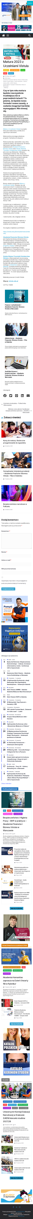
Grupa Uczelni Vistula (8, 81)
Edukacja (6, 70)
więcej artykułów (16, 908)
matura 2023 (6, 83)
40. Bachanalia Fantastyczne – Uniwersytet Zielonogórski (16, 743)
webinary (6, 87)
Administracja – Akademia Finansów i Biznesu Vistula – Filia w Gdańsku (16, 340)
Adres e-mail (6, 560)
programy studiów (8, 246)
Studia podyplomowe (18, 810)
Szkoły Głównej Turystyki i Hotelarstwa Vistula (14, 149)
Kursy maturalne (15, 70)
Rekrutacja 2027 (12, 1104)
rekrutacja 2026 (7, 970)
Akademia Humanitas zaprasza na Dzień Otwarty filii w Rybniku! (15, 980)
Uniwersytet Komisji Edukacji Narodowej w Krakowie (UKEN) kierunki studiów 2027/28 (16, 1117)
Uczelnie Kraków (23, 1108)
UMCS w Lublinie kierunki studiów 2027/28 (21, 1159)
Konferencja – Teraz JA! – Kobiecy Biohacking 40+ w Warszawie (17, 767)
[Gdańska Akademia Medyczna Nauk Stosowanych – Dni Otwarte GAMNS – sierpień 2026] (7, 1014)
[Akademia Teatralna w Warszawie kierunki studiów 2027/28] (7, 1151)
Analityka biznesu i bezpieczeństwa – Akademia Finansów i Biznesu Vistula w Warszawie (14, 374)
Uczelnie (15, 1108)
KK (15, 1124)
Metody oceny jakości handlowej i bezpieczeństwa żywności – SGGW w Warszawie (17, 410)
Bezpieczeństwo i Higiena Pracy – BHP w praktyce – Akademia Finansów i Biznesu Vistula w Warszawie (15, 824)
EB (14, 76)
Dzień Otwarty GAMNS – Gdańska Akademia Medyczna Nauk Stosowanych (19, 691)
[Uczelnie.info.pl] (3, 35)
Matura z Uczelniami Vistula (11, 129)
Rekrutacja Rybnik (17, 970)
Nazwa (4, 552)
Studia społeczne (8, 813)
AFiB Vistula (7, 78)
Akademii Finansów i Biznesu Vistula (14, 147)
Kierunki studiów (8, 1101)
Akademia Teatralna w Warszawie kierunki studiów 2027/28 (20, 1149)
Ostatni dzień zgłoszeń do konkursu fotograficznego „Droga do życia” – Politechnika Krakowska (18, 759)
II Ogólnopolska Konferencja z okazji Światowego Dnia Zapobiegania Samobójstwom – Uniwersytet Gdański (18, 682)
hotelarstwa (13, 265)
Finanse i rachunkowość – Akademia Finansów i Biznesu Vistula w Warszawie (14, 307)
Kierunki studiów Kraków (20, 1101)
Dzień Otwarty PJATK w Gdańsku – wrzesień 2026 (21, 1002)
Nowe (5, 73)
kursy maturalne (18, 81)
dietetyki (5, 266)
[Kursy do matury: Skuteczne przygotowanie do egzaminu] (16, 422)
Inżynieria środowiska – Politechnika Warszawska (15, 404)
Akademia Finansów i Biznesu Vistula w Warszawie (15, 79)
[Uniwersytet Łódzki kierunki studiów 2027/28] (7, 1170)
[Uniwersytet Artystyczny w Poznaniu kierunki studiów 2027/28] (7, 1140)
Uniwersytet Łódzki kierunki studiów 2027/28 (22, 1168)
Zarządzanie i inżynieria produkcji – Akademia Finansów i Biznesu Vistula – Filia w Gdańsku (16, 473)
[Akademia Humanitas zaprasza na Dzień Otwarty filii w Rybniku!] (16, 956)
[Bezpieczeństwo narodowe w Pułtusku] (16, 486)
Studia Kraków (7, 1108)
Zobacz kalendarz (6, 783)
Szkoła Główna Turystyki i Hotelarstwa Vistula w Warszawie (14, 85)
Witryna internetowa (8, 569)
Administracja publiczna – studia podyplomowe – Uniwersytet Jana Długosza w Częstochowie (22, 870)
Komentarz (5, 531)
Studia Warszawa (18, 813)
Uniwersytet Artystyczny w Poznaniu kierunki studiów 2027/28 (21, 1139)
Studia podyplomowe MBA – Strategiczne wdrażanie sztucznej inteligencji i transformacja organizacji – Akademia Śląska (22, 896)
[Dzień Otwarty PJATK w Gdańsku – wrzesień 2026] (7, 1003)
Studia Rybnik (7, 973)
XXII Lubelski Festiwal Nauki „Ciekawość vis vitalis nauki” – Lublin (19, 710)
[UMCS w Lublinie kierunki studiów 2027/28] (7, 1161)
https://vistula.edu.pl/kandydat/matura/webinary (16, 232)
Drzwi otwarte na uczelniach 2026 (12, 967)
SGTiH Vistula (13, 83)
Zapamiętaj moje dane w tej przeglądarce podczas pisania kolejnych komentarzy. (14, 582)
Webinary (11, 73)
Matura (23, 70)
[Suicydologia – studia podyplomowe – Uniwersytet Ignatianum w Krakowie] (7, 884)
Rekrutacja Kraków (22, 1104)
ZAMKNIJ (30, 3)
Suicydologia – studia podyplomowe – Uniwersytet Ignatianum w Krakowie (21, 882)
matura (25, 81)
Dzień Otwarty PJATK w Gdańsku (17, 697)
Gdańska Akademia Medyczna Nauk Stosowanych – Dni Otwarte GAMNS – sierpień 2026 (22, 1012)
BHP (4, 810)
